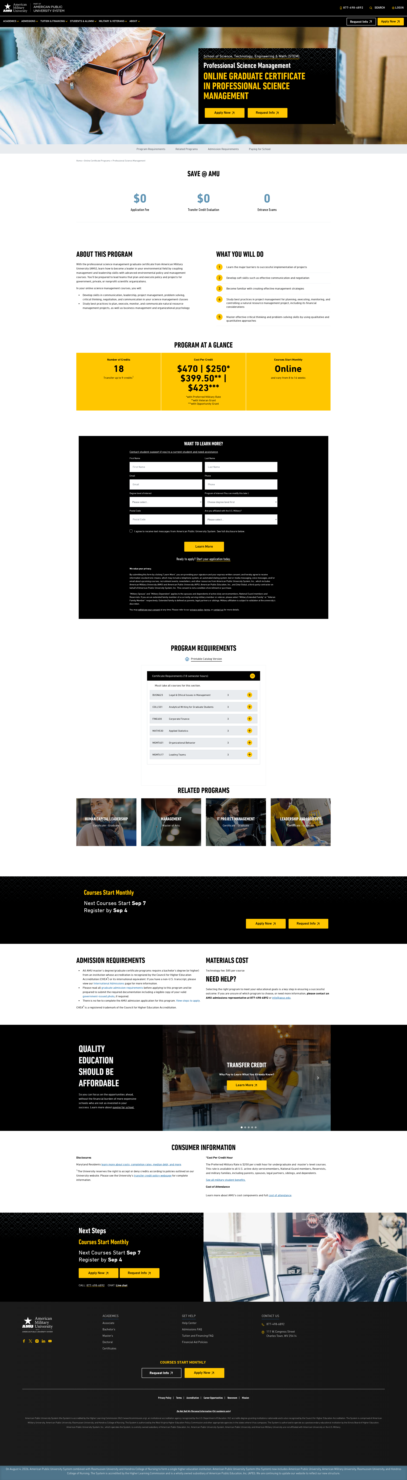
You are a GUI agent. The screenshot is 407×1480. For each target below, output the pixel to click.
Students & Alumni (82, 21)
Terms (179, 1397)
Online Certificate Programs (97, 160)
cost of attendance (280, 1195)
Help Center (189, 1323)
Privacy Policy (164, 1397)
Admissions (28, 21)
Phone (208, 475)
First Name (135, 458)
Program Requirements (151, 149)
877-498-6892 (353, 8)
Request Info (359, 22)
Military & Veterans (111, 21)
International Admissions (109, 983)
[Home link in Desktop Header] (33, 8)
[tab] (203, 676)
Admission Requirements (223, 149)
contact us (218, 609)
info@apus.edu (281, 997)
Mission (245, 1397)
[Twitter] (30, 1340)
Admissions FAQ (192, 1329)
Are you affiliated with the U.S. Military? (223, 510)
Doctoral (108, 1342)
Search (380, 8)
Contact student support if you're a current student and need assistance (174, 451)
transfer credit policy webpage (153, 1175)
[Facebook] (24, 1340)
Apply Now (388, 21)
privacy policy (196, 609)
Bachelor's (109, 1329)
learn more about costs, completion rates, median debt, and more (141, 1164)
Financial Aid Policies (195, 1342)
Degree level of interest (141, 493)
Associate (108, 1323)
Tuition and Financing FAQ (197, 1336)
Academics (9, 21)
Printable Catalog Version (206, 658)
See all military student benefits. (226, 1179)
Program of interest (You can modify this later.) (227, 493)
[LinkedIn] (43, 1340)
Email (132, 475)
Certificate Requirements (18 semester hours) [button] (180, 676)
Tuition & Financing (52, 21)
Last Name (210, 458)
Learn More (244, 1085)
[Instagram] (37, 1340)
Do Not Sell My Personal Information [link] (204, 1411)
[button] (203, 694)
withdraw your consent (149, 609)
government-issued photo (98, 996)
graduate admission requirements (122, 987)
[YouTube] (50, 1340)
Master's (108, 1336)
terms (207, 609)
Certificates (109, 1348)
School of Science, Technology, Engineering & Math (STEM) (251, 56)
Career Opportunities (213, 1397)
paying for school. (123, 1107)
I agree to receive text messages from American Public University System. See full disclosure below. (189, 531)
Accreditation (192, 1397)
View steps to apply (188, 1000)
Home (79, 160)
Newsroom (232, 1397)
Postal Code (135, 510)
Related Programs (187, 149)
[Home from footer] (37, 1324)
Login (399, 8)
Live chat (121, 1285)
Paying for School (260, 149)
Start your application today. (214, 559)
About (133, 21)
